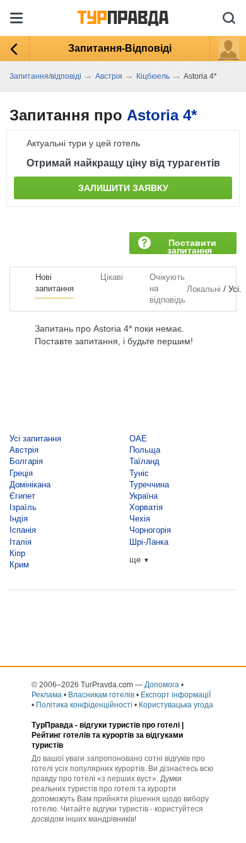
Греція (21, 473)
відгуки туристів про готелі (129, 725)
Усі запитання (35, 438)
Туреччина (149, 484)
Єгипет (22, 496)
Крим (19, 564)
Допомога (161, 684)
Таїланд (144, 461)
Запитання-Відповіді (120, 48)
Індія (18, 518)
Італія (20, 542)
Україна (143, 496)
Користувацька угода (176, 705)
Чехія (139, 518)
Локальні (204, 289)
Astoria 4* (162, 115)
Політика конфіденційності (84, 705)
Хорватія (146, 507)
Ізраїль (23, 507)
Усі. (235, 289)
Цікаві (111, 277)
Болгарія (26, 461)
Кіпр (17, 553)
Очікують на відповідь (167, 288)
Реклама (47, 694)
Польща (144, 450)
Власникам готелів (101, 694)
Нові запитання (54, 282)
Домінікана (29, 484)
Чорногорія (150, 530)
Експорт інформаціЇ (176, 694)
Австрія (23, 450)
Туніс (139, 473)
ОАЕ (138, 438)
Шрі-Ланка (148, 542)
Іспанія (22, 530)
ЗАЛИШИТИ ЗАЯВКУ (123, 188)
